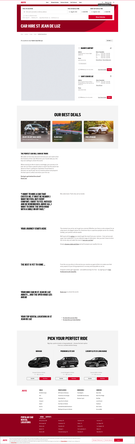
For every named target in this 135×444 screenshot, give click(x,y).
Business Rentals (64, 2)
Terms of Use (13, 442)
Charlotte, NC (61, 426)
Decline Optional (108, 440)
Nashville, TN (99, 431)
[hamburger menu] (113, 2)
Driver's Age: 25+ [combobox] (26, 17)
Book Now (45, 378)
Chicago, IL (60, 429)
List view (109, 40)
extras (72, 236)
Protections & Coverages (63, 395)
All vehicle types (43, 392)
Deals (80, 2)
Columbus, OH (81, 420)
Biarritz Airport (87, 48)
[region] (67, 440)
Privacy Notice (64, 441)
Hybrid (40, 403)
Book (47, 2)
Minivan (41, 398)
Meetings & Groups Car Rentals (65, 409)
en (102, 2)
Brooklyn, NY (61, 420)
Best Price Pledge (100, 395)
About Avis (98, 392)
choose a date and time (72, 244)
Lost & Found (99, 401)
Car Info (32, 378)
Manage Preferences (97, 440)
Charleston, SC (61, 423)
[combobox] (46, 11)
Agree (118, 440)
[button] (48, 72)
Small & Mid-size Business (83, 395)
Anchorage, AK (42, 423)
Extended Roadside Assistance (65, 406)
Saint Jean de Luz (87, 76)
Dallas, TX (80, 423)
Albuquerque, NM (43, 420)
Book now (24, 178)
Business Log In (80, 398)
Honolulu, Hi (80, 431)
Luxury (40, 409)
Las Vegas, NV (100, 423)
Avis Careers (99, 406)
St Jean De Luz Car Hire (70, 318)
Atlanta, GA (41, 426)
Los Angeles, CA (100, 426)
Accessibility (99, 409)
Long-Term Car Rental (63, 401)
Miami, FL (99, 429)
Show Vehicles (100, 17)
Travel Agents (80, 392)
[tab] (42, 417)
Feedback (98, 403)
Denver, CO (80, 426)
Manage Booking (54, 2)
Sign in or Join (108, 2)
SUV (40, 395)
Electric (41, 406)
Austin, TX (41, 429)
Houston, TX (99, 420)
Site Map (98, 398)
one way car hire (88, 240)
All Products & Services (63, 392)
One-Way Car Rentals (63, 403)
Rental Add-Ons (61, 398)
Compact (41, 401)
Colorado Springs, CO (63, 431)
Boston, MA (41, 431)
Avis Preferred (73, 2)
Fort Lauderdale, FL (82, 429)
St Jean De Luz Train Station (71, 320)
